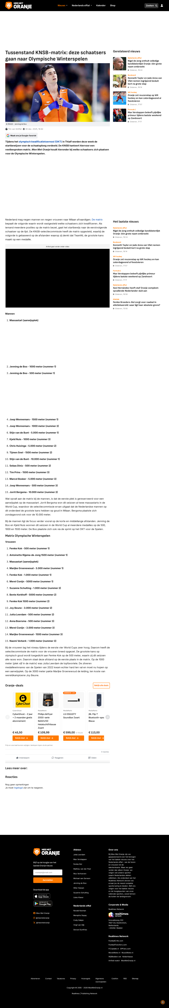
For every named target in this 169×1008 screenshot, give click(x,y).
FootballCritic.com (116, 941)
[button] (66, 5)
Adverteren (35, 978)
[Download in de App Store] (41, 896)
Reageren (58, 758)
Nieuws (61, 5)
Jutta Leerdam (79, 855)
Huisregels (85, 978)
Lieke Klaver (78, 897)
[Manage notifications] (163, 1002)
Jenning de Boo (79, 883)
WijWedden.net (115, 957)
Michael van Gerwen (81, 878)
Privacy (73, 978)
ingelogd (18, 787)
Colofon (115, 978)
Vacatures (61, 978)
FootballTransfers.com (118, 945)
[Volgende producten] (107, 717)
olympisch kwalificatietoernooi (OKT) (40, 141)
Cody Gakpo (78, 920)
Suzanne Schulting (81, 893)
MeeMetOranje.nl (128, 960)
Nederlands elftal (81, 5)
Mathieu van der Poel (82, 869)
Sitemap (135, 978)
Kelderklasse (127, 957)
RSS (125, 978)
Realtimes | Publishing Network (84, 993)
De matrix (97, 219)
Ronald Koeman (79, 911)
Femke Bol (77, 864)
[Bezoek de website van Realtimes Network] (118, 914)
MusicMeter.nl (127, 953)
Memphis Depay (80, 915)
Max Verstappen (80, 859)
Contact (48, 978)
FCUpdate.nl (114, 949)
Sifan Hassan (78, 888)
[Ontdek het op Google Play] (42, 903)
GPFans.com (125, 949)
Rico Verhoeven (79, 874)
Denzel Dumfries (80, 930)
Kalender (101, 5)
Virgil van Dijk (78, 925)
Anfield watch (114, 960)
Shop (112, 5)
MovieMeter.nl (114, 953)
